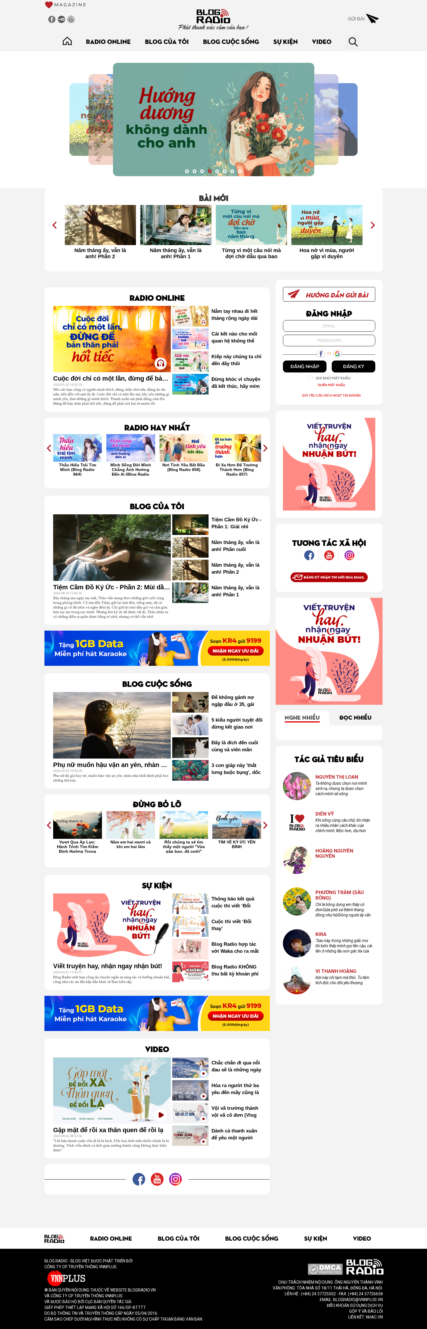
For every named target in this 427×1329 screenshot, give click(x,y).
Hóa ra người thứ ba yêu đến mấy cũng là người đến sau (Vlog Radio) (235, 1089)
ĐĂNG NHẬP (304, 366)
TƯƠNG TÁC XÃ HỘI (329, 542)
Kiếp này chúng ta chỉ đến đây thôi (236, 360)
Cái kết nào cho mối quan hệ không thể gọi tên (234, 338)
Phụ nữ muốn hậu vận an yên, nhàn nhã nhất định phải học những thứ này (112, 764)
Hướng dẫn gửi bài (336, 294)
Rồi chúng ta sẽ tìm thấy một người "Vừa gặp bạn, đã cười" (184, 846)
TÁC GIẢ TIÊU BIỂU (329, 759)
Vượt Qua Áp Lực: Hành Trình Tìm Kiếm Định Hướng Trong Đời (77, 846)
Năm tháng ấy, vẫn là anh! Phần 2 (100, 253)
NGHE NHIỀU (302, 717)
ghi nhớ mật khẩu (333, 378)
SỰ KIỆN (285, 41)
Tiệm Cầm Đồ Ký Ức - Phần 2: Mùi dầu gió (112, 587)
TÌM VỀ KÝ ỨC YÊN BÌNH (236, 844)
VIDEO (321, 41)
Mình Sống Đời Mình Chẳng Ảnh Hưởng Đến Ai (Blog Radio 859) (130, 469)
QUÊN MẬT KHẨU (331, 385)
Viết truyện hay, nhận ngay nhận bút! (107, 966)
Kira (320, 934)
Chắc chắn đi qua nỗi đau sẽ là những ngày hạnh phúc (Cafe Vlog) (236, 1066)
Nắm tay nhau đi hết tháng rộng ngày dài (234, 314)
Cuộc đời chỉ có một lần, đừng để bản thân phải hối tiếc (112, 378)
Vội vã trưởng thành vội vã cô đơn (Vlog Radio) (234, 1112)
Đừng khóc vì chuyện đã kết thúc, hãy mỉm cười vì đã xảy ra (235, 383)
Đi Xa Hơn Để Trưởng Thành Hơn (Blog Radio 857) (237, 469)
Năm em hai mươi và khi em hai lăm (130, 844)
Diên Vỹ (324, 814)
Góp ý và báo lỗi (366, 1311)
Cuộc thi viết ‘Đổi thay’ (231, 925)
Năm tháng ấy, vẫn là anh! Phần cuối (235, 546)
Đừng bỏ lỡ (157, 804)
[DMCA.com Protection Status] (325, 1268)
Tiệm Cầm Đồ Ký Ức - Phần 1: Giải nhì (236, 523)
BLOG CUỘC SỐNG (231, 41)
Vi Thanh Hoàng (335, 971)
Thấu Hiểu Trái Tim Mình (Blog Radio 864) (77, 469)
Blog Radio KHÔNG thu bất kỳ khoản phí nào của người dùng (235, 970)
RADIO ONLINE (108, 41)
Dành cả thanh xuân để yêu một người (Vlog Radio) (234, 1134)
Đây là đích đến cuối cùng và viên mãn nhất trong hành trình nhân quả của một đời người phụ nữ (236, 746)
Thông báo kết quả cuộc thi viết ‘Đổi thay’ (232, 902)
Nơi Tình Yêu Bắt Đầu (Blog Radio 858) (183, 467)
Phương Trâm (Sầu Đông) (339, 895)
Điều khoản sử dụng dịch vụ (355, 1305)
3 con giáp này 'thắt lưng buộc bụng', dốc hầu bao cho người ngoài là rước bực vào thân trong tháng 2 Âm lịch (236, 769)
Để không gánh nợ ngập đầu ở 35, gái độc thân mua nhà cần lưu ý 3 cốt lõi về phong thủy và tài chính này (236, 701)
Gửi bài (357, 18)
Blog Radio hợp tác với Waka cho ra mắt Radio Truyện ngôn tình (235, 948)
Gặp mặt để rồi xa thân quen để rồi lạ (108, 1130)
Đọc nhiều (356, 717)
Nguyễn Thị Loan (336, 777)
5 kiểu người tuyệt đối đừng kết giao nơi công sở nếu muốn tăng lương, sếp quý (237, 724)
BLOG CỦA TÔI (167, 41)
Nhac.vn (374, 1317)
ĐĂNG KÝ (353, 366)
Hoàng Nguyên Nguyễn (334, 853)
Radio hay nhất (157, 427)
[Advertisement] (157, 1207)
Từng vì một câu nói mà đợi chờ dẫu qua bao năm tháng (251, 253)
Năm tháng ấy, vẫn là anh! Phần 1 (176, 253)
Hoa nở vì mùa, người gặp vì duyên (326, 253)
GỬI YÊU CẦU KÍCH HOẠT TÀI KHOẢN (331, 395)
